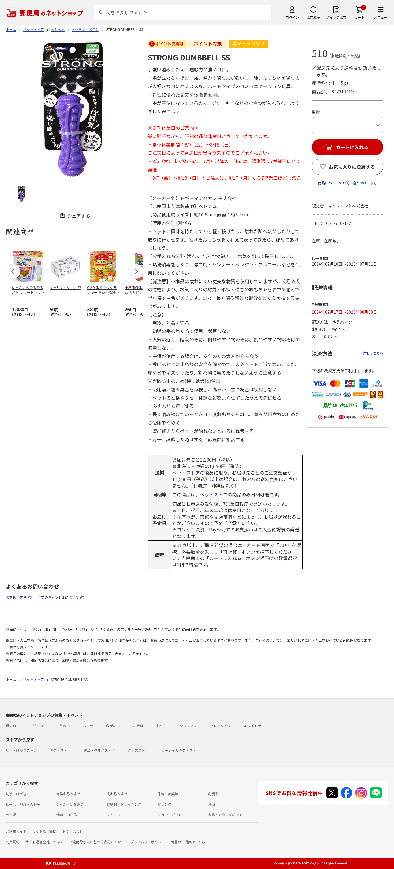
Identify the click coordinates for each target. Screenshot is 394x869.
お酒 (211, 804)
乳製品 (213, 793)
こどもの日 (37, 725)
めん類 (11, 814)
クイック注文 (336, 17)
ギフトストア (60, 750)
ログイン (292, 17)
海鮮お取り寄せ (68, 793)
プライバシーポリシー (147, 841)
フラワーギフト (169, 814)
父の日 (64, 725)
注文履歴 (313, 17)
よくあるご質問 (44, 831)
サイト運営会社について (44, 841)
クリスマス (188, 725)
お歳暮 (138, 725)
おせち (161, 725)
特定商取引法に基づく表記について (97, 841)
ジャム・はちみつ (70, 804)
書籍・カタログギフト (225, 814)
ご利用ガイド (16, 831)
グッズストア (138, 750)
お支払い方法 (16, 597)
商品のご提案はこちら (188, 841)
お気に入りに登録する (352, 166)
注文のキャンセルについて (58, 597)
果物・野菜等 (167, 793)
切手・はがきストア (21, 750)
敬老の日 (113, 725)
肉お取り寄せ (117, 793)
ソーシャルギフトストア (181, 750)
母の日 (11, 725)
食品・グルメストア (99, 750)
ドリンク (164, 804)
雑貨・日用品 (66, 814)
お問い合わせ (72, 831)
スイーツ (114, 814)
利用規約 (13, 841)
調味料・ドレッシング (124, 804)
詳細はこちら (373, 353)
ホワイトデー (254, 725)
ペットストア (186, 472)
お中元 (88, 725)
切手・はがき (16, 793)
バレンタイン (220, 725)
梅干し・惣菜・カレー (23, 804)
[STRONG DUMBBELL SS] (22, 194)
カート (359, 17)
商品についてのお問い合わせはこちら (347, 182)
